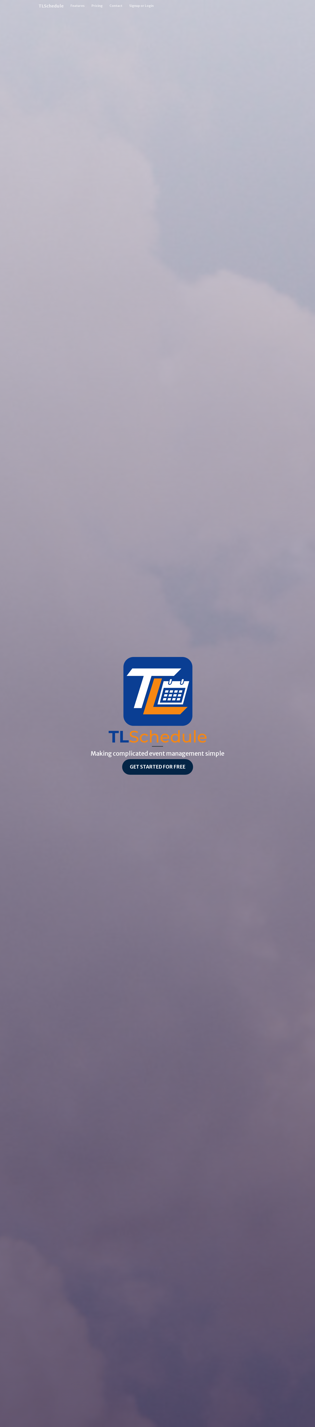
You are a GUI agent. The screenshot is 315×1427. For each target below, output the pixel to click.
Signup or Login (141, 6)
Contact (116, 6)
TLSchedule (51, 6)
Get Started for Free (157, 767)
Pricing (97, 6)
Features (77, 6)
